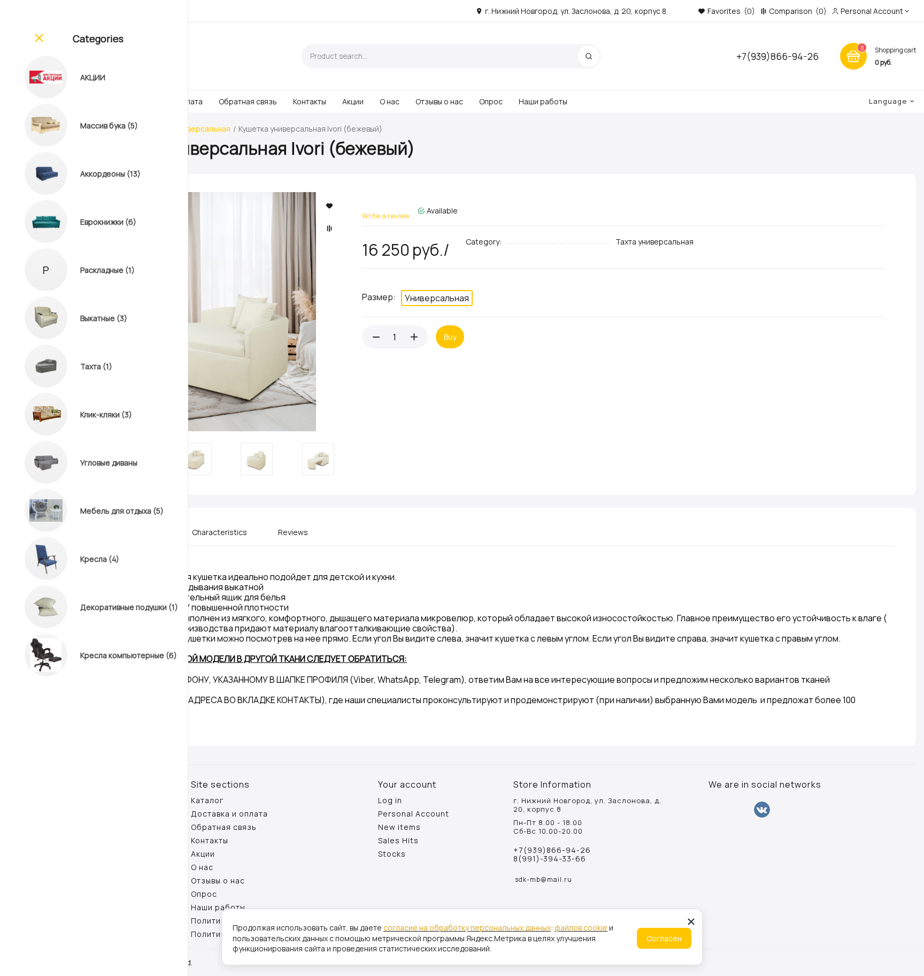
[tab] (219, 536)
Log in (390, 800)
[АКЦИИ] (36, 77)
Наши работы (543, 101)
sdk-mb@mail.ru (543, 879)
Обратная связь (248, 101)
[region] (94, 488)
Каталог (207, 800)
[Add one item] (413, 336)
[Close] (38, 38)
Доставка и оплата (229, 814)
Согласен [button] (664, 938)
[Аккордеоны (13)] (36, 173)
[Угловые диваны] (36, 462)
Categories (98, 38)
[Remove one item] (375, 336)
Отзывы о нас (439, 101)
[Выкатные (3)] (36, 317)
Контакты (309, 101)
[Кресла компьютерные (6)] (36, 655)
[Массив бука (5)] (36, 125)
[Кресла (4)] (36, 558)
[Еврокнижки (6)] (36, 221)
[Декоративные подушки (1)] (36, 606)
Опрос (491, 101)
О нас (389, 101)
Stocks (392, 854)
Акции (353, 101)
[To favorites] (331, 206)
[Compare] (331, 228)
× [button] (691, 921)
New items (399, 827)
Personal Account (413, 814)
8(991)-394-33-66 (549, 859)
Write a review (386, 215)
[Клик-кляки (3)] (36, 414)
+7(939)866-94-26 (777, 56)
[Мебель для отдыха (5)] (36, 510)
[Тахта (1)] (36, 366)
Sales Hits (398, 840)
